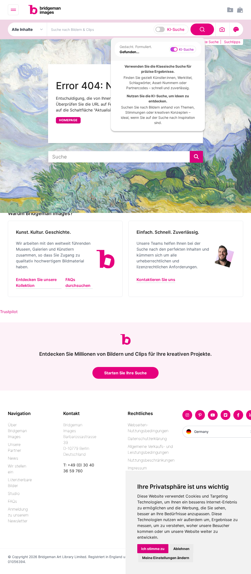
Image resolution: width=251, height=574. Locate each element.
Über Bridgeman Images (17, 430)
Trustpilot (9, 311)
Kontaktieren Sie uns (156, 279)
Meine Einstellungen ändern (165, 558)
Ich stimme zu (152, 549)
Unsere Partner (14, 447)
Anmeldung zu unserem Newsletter (18, 515)
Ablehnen (181, 549)
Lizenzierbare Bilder (20, 482)
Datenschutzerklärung (147, 438)
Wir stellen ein (17, 469)
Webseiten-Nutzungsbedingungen (148, 427)
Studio (14, 493)
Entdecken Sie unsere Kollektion (36, 282)
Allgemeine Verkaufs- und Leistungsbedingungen (150, 449)
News (13, 458)
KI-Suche (175, 29)
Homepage (68, 120)
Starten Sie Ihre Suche (125, 372)
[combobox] (131, 29)
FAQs (12, 501)
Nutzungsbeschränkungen (151, 460)
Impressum (137, 467)
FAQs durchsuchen (77, 282)
